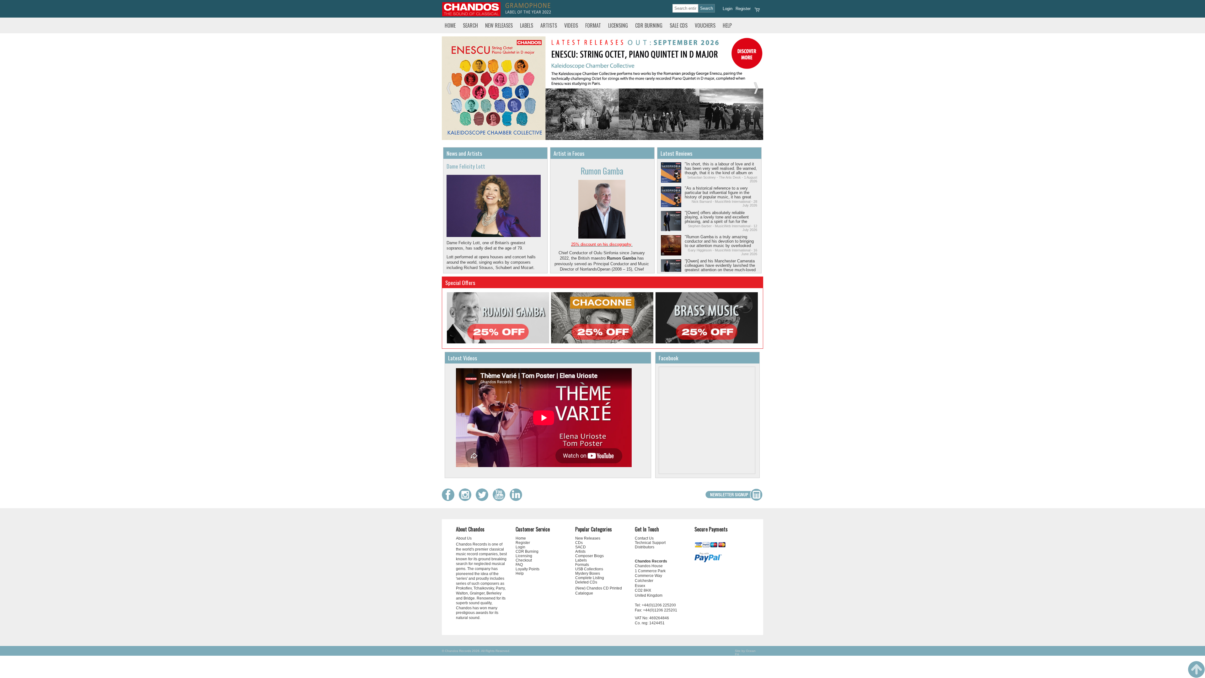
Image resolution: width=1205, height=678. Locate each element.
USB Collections (589, 569)
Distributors (644, 547)
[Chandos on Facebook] (450, 499)
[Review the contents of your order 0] (757, 11)
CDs (579, 543)
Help (727, 25)
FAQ (519, 564)
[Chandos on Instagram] (466, 499)
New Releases (499, 25)
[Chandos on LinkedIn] (517, 499)
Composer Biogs (589, 556)
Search (470, 25)
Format (593, 25)
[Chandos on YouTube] (500, 499)
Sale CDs (679, 25)
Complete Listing (589, 578)
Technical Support (650, 543)
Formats (582, 564)
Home (450, 25)
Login (727, 8)
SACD (580, 547)
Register (743, 8)
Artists (548, 25)
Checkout (524, 560)
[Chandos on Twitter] (483, 499)
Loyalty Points (527, 569)
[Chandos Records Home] (471, 15)
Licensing (618, 25)
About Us (464, 538)
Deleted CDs (586, 582)
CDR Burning (648, 25)
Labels (526, 25)
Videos (571, 25)
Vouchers (705, 25)
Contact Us (644, 538)
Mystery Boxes (587, 573)
